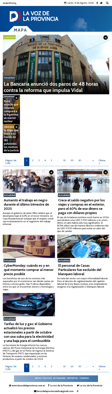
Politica (47, 378)
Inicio (38, 378)
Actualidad (9, 77)
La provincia (9, 37)
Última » (102, 162)
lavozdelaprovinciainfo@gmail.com (55, 391)
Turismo (84, 378)
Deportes (72, 378)
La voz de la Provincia (61, 385)
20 (72, 160)
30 (79, 160)
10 (64, 160)
